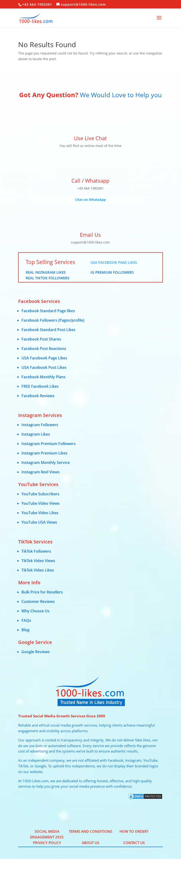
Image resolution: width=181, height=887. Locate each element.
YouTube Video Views (40, 503)
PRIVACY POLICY (47, 842)
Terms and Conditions (90, 831)
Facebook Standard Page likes (48, 310)
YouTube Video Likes (39, 512)
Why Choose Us (35, 611)
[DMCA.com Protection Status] (145, 798)
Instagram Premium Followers (48, 443)
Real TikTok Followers (47, 278)
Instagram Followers (39, 424)
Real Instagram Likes (46, 272)
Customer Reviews (38, 601)
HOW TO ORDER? (133, 831)
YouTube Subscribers (40, 493)
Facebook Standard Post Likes (48, 329)
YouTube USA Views (39, 522)
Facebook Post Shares (41, 339)
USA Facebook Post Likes (43, 367)
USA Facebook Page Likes (113, 262)
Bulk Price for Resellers (42, 592)
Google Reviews (35, 651)
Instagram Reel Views (40, 472)
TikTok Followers (36, 551)
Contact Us (134, 842)
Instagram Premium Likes (44, 453)
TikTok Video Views (38, 560)
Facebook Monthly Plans (43, 376)
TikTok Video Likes (37, 570)
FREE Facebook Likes (40, 386)
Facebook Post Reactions (43, 348)
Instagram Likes (35, 434)
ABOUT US (90, 842)
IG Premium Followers (112, 272)
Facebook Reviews (37, 395)
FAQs (26, 620)
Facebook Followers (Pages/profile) (52, 320)
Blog (25, 629)
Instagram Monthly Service (45, 462)
